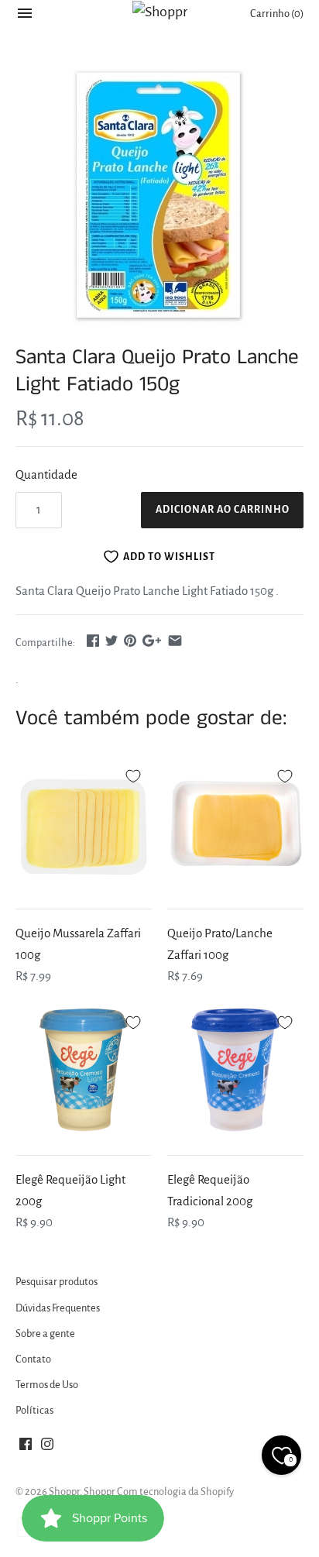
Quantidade (46, 474)
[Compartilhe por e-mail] (175, 640)
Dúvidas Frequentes (57, 1308)
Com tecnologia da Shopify (175, 1491)
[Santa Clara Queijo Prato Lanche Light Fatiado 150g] (159, 197)
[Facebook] (25, 1448)
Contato (33, 1359)
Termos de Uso (46, 1384)
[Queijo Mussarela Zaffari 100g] (83, 823)
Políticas (34, 1410)
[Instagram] (47, 1448)
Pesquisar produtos (56, 1281)
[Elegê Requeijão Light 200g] (83, 1070)
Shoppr (64, 1491)
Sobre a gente (45, 1333)
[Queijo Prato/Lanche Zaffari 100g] (235, 823)
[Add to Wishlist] (133, 773)
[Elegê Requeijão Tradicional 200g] (235, 1070)
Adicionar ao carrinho (223, 509)
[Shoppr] (159, 11)
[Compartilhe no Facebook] (93, 640)
